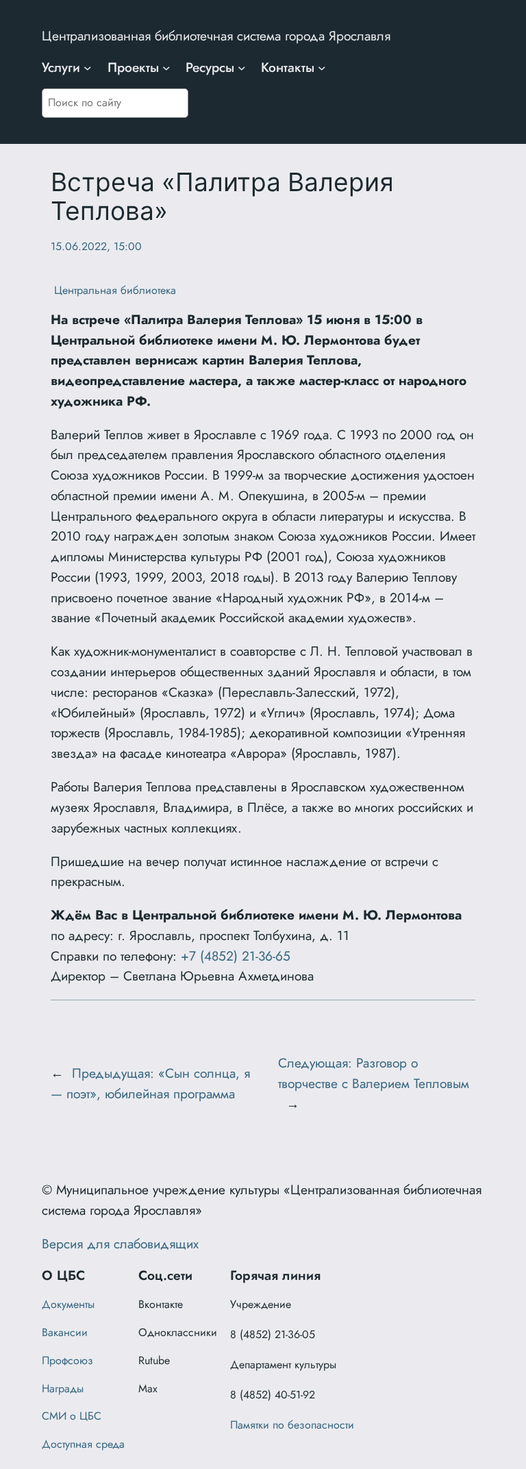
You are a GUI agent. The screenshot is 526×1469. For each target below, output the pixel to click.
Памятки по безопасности (292, 1425)
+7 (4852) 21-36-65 (235, 955)
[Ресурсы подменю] (242, 68)
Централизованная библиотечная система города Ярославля (216, 35)
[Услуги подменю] (88, 68)
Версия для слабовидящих (120, 1243)
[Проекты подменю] (166, 68)
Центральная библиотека (113, 290)
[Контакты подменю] (322, 68)
